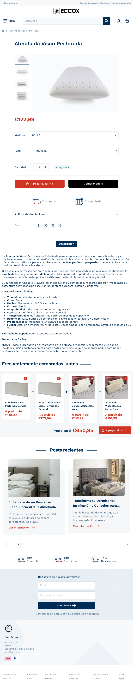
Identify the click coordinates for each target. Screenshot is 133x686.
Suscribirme (64, 605)
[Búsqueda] (106, 21)
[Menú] (9, 20)
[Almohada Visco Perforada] (22, 59)
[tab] (66, 244)
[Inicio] (3, 31)
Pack (18, 150)
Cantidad (20, 167)
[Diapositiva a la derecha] (17, 544)
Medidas (20, 135)
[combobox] (63, 21)
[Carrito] (127, 21)
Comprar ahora (93, 183)
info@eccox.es (10, 3)
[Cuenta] (118, 21)
